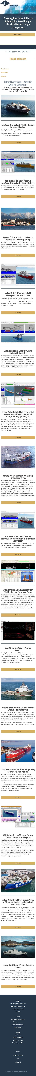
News (18, 1058)
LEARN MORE (17, 34)
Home (18, 1051)
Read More (18, 142)
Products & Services (18, 1055)
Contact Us (18, 1062)
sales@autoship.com (18, 1024)
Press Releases (18, 58)
